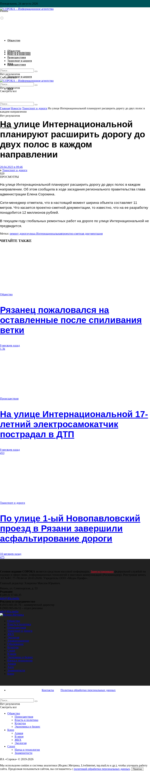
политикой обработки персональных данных (102, 768)
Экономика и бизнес (20, 657)
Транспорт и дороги (19, 76)
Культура (12, 647)
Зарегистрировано (102, 571)
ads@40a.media (9, 611)
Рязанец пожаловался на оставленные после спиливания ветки (71, 320)
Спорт (11, 650)
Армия (11, 663)
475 (2, 557)
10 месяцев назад (10, 553)
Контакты (48, 690)
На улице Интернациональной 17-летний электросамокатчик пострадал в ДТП (74, 424)
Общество (13, 40)
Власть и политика (19, 54)
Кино (10, 673)
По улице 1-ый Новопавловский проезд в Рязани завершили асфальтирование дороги (70, 528)
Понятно (137, 769)
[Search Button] (36, 104)
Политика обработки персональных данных (88, 690)
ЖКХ (10, 64)
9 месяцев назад (10, 345)
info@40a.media (9, 598)
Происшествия (16, 64)
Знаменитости (16, 670)
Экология (13, 637)
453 (2, 453)
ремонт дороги (19, 233)
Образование (15, 644)
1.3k (2, 348)
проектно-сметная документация (82, 233)
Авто (10, 667)
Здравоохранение (18, 640)
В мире (11, 653)
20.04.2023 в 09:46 (11, 166)
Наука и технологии (20, 660)
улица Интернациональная (45, 233)
